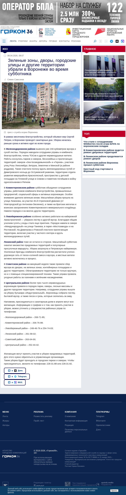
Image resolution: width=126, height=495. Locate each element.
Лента (13, 41)
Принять (114, 491)
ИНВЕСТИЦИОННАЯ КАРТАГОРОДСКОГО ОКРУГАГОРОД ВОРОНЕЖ (81, 33)
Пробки (53, 41)
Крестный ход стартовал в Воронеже (98, 170)
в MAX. (17, 382)
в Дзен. (17, 370)
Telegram (100, 416)
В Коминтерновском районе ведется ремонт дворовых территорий (104, 151)
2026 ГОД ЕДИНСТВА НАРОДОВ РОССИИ (50, 32)
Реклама (76, 41)
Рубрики (23, 41)
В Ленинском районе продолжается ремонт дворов (103, 157)
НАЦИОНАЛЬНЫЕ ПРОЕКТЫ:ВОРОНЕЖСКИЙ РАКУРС (115, 32)
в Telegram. (19, 376)
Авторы (43, 41)
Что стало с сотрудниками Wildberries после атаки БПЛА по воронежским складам (102, 144)
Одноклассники (103, 425)
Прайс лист (39, 421)
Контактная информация (76, 421)
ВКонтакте (101, 421)
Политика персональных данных (76, 431)
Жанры (33, 41)
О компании (70, 416)
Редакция (69, 425)
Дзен (98, 430)
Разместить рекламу (43, 416)
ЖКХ (5, 49)
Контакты (64, 41)
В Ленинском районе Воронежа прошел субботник (101, 164)
